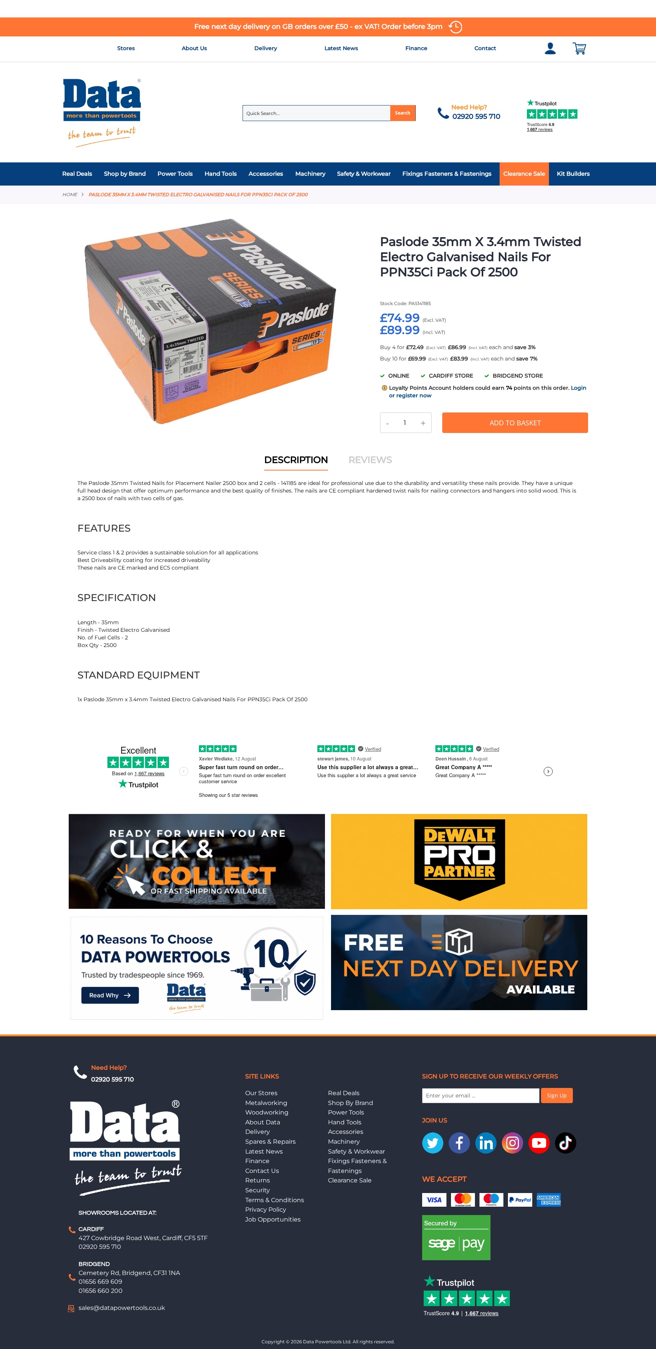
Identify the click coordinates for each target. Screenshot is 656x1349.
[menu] (328, 174)
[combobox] (329, 113)
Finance (416, 48)
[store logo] (102, 112)
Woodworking (267, 1112)
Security (257, 1190)
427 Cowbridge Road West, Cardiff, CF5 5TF (143, 1238)
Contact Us (262, 1170)
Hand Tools (344, 1122)
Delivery (265, 48)
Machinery (344, 1141)
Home (69, 194)
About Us (194, 48)
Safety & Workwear (356, 1151)
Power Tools (346, 1112)
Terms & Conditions (274, 1200)
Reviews (370, 459)
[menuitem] (79, 174)
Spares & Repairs (270, 1141)
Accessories (345, 1131)
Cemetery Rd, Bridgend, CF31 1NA (129, 1273)
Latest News (341, 48)
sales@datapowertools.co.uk (122, 1307)
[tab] (328, 174)
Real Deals (344, 1093)
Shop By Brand (350, 1103)
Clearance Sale (350, 1180)
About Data (262, 1122)
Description (296, 459)
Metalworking (266, 1103)
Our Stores (261, 1093)
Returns (257, 1180)
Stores (126, 48)
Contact (485, 48)
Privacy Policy (265, 1209)
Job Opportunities (273, 1219)
